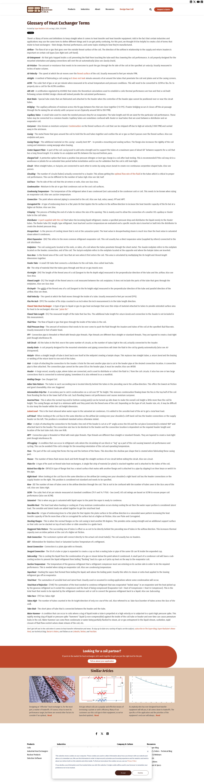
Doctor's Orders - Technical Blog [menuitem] (159, 751)
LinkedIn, (76, 631)
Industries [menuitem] (85, 9)
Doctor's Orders (53, 631)
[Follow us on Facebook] (96, 734)
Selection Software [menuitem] (34, 758)
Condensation (75, 126)
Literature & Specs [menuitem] (154, 765)
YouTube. (93, 631)
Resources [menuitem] (110, 9)
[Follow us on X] (102, 734)
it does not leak (78, 78)
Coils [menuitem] (29, 748)
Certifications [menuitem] (152, 762)
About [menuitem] (97, 9)
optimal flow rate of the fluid (127, 174)
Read (49, 715)
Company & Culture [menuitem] (125, 744)
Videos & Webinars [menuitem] (154, 755)
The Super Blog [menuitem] (153, 748)
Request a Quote (163, 9)
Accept (123, 773)
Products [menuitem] (71, 9)
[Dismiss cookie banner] (148, 751)
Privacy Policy (131, 761)
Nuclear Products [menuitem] (33, 755)
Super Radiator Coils (42, 29)
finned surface (83, 73)
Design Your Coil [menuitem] (126, 9)
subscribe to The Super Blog (146, 628)
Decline (140, 773)
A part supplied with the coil (51, 220)
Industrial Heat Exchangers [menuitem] (37, 751)
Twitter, (83, 631)
